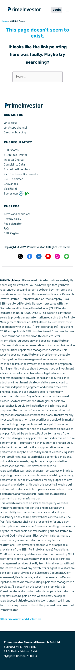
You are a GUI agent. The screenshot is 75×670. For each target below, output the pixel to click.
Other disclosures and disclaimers (20, 619)
